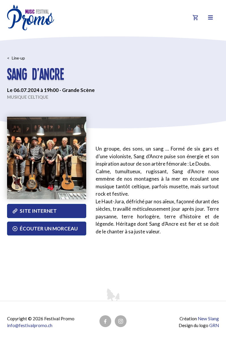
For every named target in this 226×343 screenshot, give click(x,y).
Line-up (18, 58)
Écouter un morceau (49, 228)
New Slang (208, 318)
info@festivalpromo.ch (29, 325)
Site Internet (38, 211)
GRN (214, 325)
